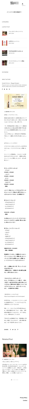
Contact (25, 400)
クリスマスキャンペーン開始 (16, 61)
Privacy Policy (23, 397)
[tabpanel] (14, 360)
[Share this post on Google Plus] (15, 329)
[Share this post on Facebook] (10, 329)
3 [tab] (14, 379)
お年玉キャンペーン (14, 41)
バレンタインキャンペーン (16, 31)
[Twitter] (4, 89)
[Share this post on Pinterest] (17, 329)
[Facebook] (2, 89)
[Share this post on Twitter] (12, 329)
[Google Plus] (7, 89)
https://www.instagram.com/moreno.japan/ (14, 296)
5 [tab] (17, 379)
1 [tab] (11, 379)
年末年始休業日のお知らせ (16, 51)
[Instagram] (9, 89)
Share (6, 329)
